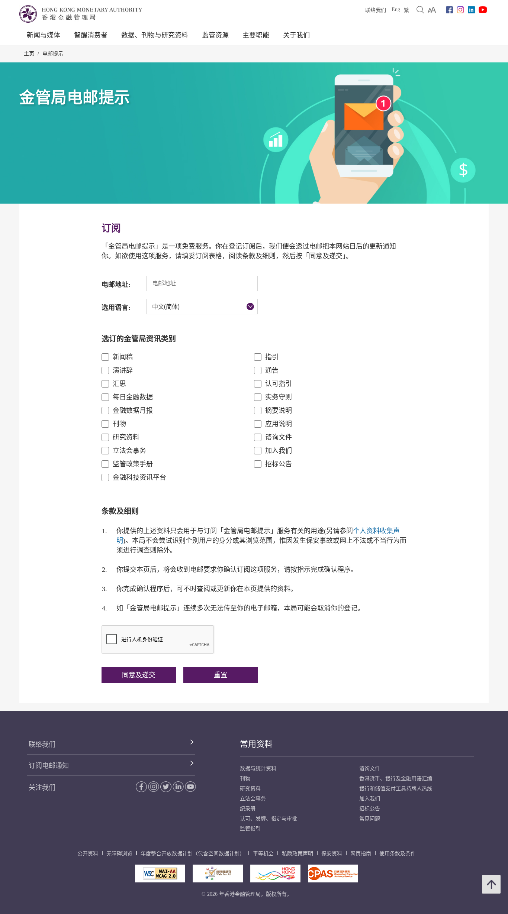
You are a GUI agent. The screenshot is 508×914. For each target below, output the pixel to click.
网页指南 (360, 853)
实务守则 (278, 397)
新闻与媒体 (43, 35)
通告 (272, 370)
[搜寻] (420, 9)
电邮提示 (52, 53)
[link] (432, 9)
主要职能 (255, 35)
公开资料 (87, 853)
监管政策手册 (133, 464)
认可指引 (278, 384)
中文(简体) (166, 306)
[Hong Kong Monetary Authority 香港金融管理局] (80, 14)
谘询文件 (278, 437)
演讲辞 (123, 370)
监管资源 (215, 35)
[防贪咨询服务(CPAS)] (333, 873)
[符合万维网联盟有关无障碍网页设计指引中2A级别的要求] (160, 873)
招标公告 (278, 464)
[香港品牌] (275, 873)
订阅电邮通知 (49, 765)
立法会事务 (129, 450)
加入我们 (278, 450)
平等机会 (263, 853)
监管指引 (250, 829)
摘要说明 (278, 410)
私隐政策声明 (297, 853)
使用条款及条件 (397, 853)
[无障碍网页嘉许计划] (218, 873)
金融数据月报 (133, 410)
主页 (29, 53)
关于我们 (296, 35)
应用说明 (278, 424)
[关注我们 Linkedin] (471, 9)
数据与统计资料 (258, 768)
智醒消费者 (90, 35)
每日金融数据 (133, 397)
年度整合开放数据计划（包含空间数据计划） (193, 853)
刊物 (119, 424)
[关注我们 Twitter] (165, 786)
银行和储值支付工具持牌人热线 (395, 788)
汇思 (119, 384)
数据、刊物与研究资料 (154, 35)
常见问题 (369, 818)
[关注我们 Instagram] (460, 9)
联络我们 (375, 10)
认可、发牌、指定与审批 (268, 818)
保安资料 (331, 853)
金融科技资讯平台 (139, 477)
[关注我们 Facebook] (449, 9)
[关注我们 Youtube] (483, 9)
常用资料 (256, 744)
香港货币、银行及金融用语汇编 (395, 778)
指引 (272, 357)
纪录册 (247, 808)
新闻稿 (123, 357)
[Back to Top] (491, 884)
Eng (396, 9)
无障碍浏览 (119, 853)
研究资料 (126, 437)
